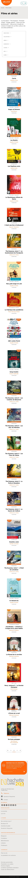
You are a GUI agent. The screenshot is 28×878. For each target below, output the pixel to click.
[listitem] (2, 805)
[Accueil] (6, 3)
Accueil (2, 7)
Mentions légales (5, 865)
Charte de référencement (7, 869)
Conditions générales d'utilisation (10, 867)
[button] (7, 33)
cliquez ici (15, 768)
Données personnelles (7, 862)
